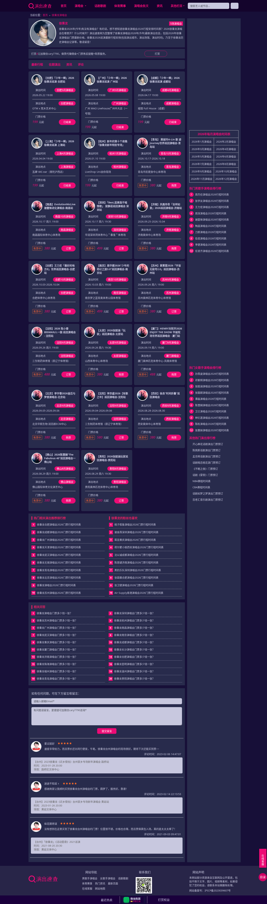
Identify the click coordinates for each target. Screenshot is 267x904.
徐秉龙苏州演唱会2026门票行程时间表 (59, 592)
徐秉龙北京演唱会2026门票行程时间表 (59, 577)
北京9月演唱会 (65, 405)
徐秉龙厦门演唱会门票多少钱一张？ (54, 649)
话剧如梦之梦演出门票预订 (208, 493)
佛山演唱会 (67, 482)
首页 (63, 6)
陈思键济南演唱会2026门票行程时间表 (136, 562)
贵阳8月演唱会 (118, 468)
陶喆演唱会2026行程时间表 (210, 226)
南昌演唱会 (67, 229)
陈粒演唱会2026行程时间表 (210, 424)
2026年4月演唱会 (226, 149)
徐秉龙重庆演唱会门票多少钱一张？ (55, 642)
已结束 (67, 122)
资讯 (160, 6)
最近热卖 (106, 900)
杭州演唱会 (120, 166)
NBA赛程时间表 (202, 481)
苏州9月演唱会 (170, 279)
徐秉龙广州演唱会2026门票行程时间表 (59, 539)
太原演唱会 (120, 355)
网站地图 (100, 888)
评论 (81, 64)
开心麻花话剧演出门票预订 (208, 444)
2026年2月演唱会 (226, 141)
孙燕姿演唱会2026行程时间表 (212, 373)
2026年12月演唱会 (226, 179)
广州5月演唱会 (118, 90)
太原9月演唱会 (118, 342)
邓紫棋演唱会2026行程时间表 (212, 380)
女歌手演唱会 (107, 878)
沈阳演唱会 (67, 355)
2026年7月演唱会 (202, 164)
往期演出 (54, 64)
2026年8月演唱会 (226, 164)
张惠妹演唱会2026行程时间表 (212, 430)
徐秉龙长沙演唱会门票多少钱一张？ (132, 649)
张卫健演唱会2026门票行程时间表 (133, 585)
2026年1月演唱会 (202, 141)
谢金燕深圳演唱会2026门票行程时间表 (136, 532)
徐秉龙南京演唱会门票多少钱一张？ (132, 635)
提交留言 (107, 731)
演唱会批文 (141, 6)
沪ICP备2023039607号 (218, 890)
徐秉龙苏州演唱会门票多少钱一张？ (55, 620)
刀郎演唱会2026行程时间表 (210, 232)
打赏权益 (164, 900)
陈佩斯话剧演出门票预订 (207, 450)
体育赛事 (120, 6)
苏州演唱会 (172, 292)
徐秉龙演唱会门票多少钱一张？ (52, 613)
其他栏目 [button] (176, 6)
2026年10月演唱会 (226, 171)
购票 (174, 185)
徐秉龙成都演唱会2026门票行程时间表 (59, 532)
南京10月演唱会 (117, 279)
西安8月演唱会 (170, 405)
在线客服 (87, 888)
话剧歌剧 (100, 6)
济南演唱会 (172, 229)
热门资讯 (100, 883)
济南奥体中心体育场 (149, 234)
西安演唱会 (172, 418)
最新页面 (113, 883)
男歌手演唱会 (89, 878)
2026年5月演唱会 (202, 156)
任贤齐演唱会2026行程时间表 (212, 251)
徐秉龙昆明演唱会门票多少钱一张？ (132, 664)
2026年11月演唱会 (201, 179)
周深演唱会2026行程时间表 (210, 213)
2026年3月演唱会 (202, 149)
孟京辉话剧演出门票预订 (207, 456)
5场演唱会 (176, 23)
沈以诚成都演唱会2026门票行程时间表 (136, 555)
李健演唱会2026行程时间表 (210, 244)
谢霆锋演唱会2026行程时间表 (212, 219)
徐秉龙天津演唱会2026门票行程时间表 (59, 547)
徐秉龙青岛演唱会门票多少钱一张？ (54, 678)
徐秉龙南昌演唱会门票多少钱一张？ (132, 627)
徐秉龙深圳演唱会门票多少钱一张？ (132, 613)
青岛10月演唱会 (170, 153)
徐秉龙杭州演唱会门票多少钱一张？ (132, 620)
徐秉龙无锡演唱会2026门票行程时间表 (59, 562)
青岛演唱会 (172, 166)
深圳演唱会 (120, 229)
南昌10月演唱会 (64, 216)
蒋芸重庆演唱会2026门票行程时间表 (135, 539)
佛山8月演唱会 (65, 468)
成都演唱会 (172, 103)
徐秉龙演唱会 (59, 15)
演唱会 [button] (79, 6)
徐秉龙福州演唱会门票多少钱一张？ (54, 671)
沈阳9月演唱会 (65, 342)
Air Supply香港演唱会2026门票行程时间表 (138, 592)
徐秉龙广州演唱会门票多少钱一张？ (55, 627)
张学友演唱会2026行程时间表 (212, 201)
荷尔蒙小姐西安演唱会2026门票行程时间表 (138, 547)
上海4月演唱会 (65, 153)
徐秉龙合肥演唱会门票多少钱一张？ (132, 656)
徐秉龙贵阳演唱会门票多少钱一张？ (132, 678)
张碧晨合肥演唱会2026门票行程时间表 (136, 577)
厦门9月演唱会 (170, 342)
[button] (134, 899)
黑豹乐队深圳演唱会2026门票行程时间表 (137, 570)
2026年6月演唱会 (226, 156)
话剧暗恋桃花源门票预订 (207, 462)
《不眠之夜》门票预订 (205, 468)
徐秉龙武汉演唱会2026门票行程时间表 (59, 555)
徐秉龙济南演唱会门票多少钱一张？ (54, 656)
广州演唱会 (120, 103)
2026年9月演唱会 (202, 171)
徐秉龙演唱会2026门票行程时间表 (56, 585)
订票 (68, 248)
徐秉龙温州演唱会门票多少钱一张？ (132, 671)
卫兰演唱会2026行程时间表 (210, 411)
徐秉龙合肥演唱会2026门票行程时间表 (59, 524)
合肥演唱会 (67, 103)
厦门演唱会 (172, 355)
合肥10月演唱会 (64, 279)
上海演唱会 (67, 166)
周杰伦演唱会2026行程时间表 (212, 194)
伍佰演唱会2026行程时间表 (210, 238)
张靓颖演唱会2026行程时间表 (212, 392)
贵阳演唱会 (120, 482)
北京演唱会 (67, 418)
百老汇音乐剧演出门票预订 (208, 499)
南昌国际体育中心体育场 (46, 234)
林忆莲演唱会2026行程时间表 (212, 417)
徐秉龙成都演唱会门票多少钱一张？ (132, 642)
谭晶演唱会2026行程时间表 (210, 399)
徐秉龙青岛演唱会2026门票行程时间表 (59, 570)
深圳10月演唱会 (117, 216)
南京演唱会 (120, 292)
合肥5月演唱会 (65, 90)
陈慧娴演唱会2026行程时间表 (212, 405)
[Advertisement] (213, 75)
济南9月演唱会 (170, 216)
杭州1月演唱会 (118, 153)
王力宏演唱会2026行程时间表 (212, 207)
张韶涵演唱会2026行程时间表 (212, 386)
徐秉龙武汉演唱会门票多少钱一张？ (55, 635)
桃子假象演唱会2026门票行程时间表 (135, 524)
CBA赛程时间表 (201, 487)
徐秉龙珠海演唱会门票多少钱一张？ (54, 664)
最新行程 (37, 64)
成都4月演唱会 (170, 90)
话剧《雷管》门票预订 (205, 475)
